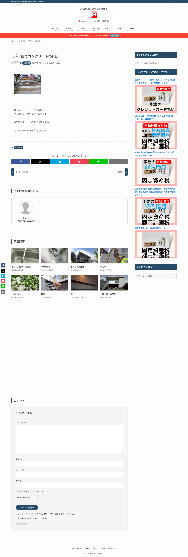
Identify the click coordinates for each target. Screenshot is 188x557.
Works (79, 548)
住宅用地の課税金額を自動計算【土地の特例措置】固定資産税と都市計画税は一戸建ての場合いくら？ (155, 192)
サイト (19, 481)
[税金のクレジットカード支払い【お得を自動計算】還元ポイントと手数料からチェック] (156, 112)
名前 (19, 459)
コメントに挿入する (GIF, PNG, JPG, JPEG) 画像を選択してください (46, 514)
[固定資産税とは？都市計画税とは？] (156, 258)
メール (20, 470)
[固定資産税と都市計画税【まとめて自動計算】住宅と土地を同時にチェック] (156, 148)
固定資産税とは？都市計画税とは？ (150, 228)
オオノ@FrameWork (26, 219)
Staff (87, 548)
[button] (20, 161)
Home (72, 548)
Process (95, 548)
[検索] (175, 1)
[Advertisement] (69, 350)
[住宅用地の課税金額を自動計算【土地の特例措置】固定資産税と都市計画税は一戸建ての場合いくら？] (156, 224)
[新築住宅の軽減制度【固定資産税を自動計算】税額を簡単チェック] (156, 185)
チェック (115, 35)
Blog (103, 548)
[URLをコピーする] (118, 161)
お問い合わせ (113, 548)
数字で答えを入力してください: (29, 491)
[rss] (171, 1)
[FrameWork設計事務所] (94, 14)
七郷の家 (27, 63)
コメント (21, 423)
